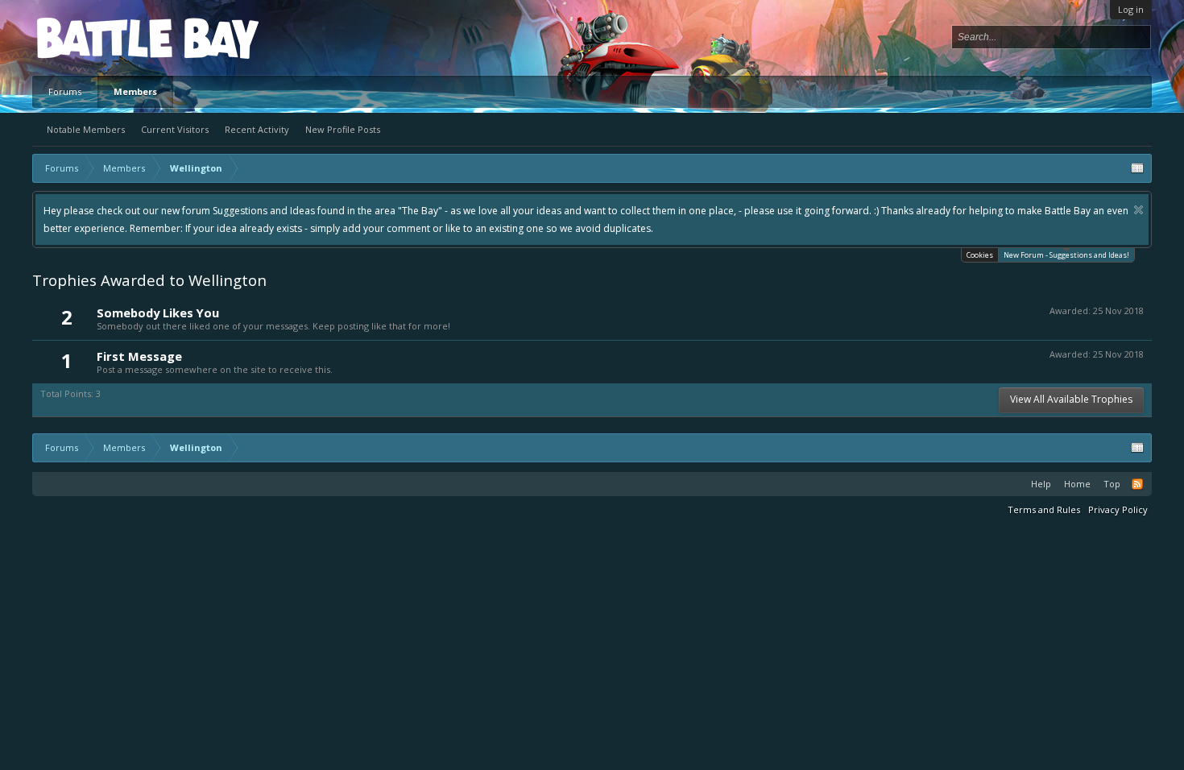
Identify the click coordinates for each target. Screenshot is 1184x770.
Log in (1131, 9)
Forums (64, 91)
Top (1111, 484)
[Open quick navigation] (1137, 168)
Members (135, 91)
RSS (1137, 484)
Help (1041, 484)
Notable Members (86, 129)
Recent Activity (257, 129)
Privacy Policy (1118, 509)
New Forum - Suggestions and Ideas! (1066, 255)
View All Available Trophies (1071, 399)
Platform (95, 37)
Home (1077, 484)
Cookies (980, 255)
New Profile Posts (342, 129)
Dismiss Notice (1138, 210)
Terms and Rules (1044, 509)
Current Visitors (175, 129)
